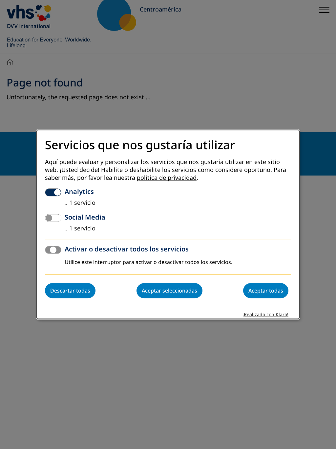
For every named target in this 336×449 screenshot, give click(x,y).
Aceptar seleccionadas (169, 291)
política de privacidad (167, 178)
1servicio (80, 203)
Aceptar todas (265, 291)
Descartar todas (70, 291)
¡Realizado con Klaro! (265, 315)
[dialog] (168, 224)
